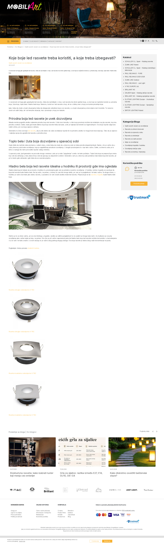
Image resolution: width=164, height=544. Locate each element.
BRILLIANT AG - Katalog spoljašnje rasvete (140, 96)
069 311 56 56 (11, 33)
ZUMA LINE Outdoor (132, 80)
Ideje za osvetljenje (131, 142)
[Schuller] (32, 490)
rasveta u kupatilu (97, 175)
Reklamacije (40, 514)
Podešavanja (95, 541)
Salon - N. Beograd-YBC (67, 28)
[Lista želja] (146, 41)
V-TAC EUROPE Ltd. (132, 86)
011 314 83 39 (64, 32)
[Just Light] (132, 490)
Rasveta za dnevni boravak (134, 129)
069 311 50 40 (29, 33)
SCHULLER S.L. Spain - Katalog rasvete (139, 61)
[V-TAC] (15, 490)
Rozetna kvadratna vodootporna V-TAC (22, 373)
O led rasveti (34, 41)
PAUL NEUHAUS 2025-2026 (135, 77)
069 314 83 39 (64, 33)
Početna (10, 47)
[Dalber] (65, 490)
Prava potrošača (16, 514)
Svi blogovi (31, 432)
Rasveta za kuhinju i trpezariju (135, 152)
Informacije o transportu (43, 512)
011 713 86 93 (11, 32)
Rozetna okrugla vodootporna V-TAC (21, 290)
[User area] (148, 41)
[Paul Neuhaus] (148, 490)
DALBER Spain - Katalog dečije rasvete (138, 93)
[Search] (153, 41)
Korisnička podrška (42, 516)
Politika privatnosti (16, 516)
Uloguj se (14, 510)
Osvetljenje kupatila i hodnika (135, 145)
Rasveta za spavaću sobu (134, 132)
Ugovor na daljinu (16, 512)
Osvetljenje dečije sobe (133, 148)
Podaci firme (62, 512)
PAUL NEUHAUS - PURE (133, 73)
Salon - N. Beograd (12, 28)
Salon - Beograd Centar (50, 28)
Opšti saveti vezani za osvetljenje (36, 47)
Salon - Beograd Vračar (32, 28)
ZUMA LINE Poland (131, 65)
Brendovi (44, 41)
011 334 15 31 (46, 32)
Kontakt (59, 41)
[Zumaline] (115, 490)
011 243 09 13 (28, 32)
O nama (25, 41)
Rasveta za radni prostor (133, 139)
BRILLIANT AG (130, 90)
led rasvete (32, 131)
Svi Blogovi (19, 47)
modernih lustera (33, 248)
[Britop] (98, 490)
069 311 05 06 (46, 33)
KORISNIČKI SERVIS (17, 505)
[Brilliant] (48, 490)
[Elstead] (82, 490)
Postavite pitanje (139, 183)
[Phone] (156, 41)
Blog (69, 516)
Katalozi (51, 41)
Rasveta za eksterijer (132, 136)
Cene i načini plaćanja (43, 510)
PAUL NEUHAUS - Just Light (135, 83)
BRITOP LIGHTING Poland (134, 110)
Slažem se (107, 541)
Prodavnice (61, 516)
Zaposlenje (71, 514)
